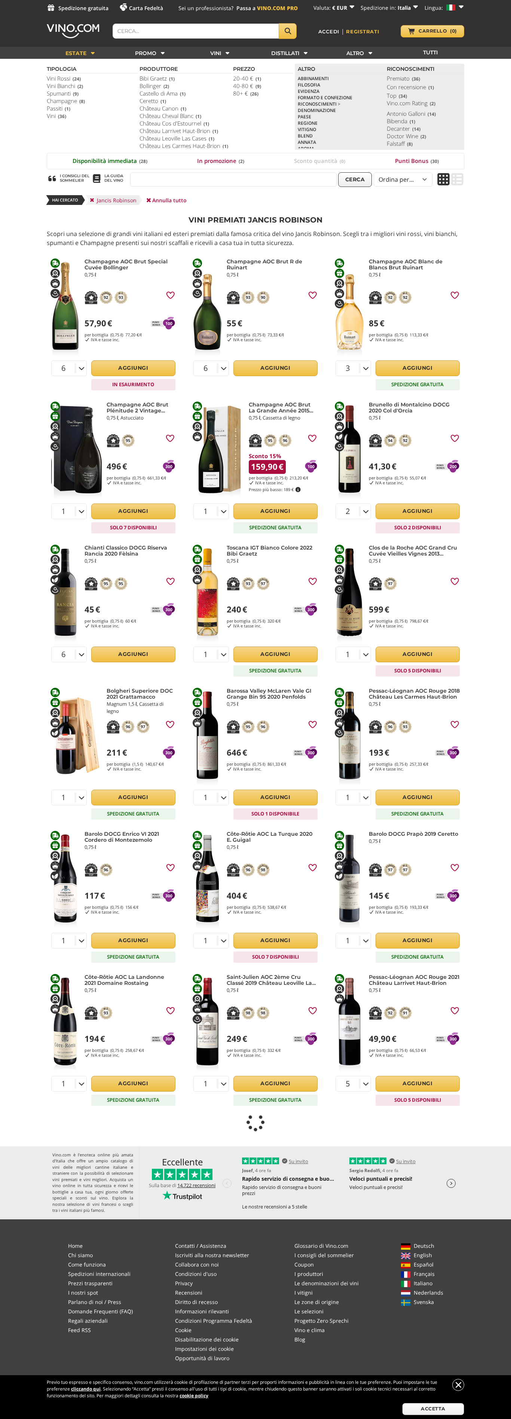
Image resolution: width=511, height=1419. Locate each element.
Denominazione (317, 110)
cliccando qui (86, 1389)
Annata (307, 142)
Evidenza (308, 91)
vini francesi (104, 1204)
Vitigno (307, 129)
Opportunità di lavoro (202, 1358)
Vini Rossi (64, 78)
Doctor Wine (406, 136)
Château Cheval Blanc (170, 115)
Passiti (58, 108)
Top (397, 95)
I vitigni (303, 1292)
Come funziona (87, 1264)
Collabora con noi (197, 1264)
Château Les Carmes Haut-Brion (184, 145)
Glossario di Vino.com (321, 1245)
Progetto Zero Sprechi (321, 1320)
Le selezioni (309, 1311)
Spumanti (63, 93)
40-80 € (247, 86)
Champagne (66, 101)
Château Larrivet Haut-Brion (179, 130)
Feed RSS (79, 1330)
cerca (355, 179)
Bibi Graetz (157, 78)
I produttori (308, 1273)
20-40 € (247, 78)
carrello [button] (438, 31)
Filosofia (309, 85)
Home (75, 1245)
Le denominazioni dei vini (326, 1283)
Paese (304, 117)
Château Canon (163, 108)
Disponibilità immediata (110, 160)
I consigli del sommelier (324, 1255)
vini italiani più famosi (82, 1210)
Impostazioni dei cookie (204, 1348)
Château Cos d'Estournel (174, 123)
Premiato (403, 78)
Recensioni (188, 1292)
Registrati (362, 31)
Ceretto (153, 101)
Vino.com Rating (411, 103)
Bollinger (154, 86)
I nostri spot (83, 1292)
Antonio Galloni (411, 113)
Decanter (403, 128)
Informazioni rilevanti (202, 1311)
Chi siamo (80, 1255)
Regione (308, 123)
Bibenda (401, 121)
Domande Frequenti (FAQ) (100, 1311)
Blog (299, 1339)
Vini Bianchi (65, 86)
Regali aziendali (88, 1320)
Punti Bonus (417, 160)
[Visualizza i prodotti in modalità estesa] (457, 180)
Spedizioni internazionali (99, 1273)
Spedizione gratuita (83, 8)
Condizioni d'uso (196, 1273)
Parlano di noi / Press (94, 1301)
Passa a (267, 8)
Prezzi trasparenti (90, 1283)
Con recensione (410, 87)
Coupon (304, 1264)
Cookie (183, 1330)
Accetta (433, 1409)
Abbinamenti (313, 78)
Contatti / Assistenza (200, 1245)
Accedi (329, 31)
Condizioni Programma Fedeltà (213, 1320)
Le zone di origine (316, 1301)
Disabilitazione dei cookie (207, 1339)
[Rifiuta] (458, 1385)
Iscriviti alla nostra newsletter (212, 1255)
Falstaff (400, 143)
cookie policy (194, 1395)
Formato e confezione (325, 97)
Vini (56, 115)
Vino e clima (309, 1330)
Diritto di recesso (196, 1301)
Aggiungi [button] (133, 367)
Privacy (184, 1283)
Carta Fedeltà (146, 8)
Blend (305, 136)
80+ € (245, 93)
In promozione (220, 160)
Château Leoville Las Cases (177, 138)
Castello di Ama (163, 93)
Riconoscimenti (319, 104)
